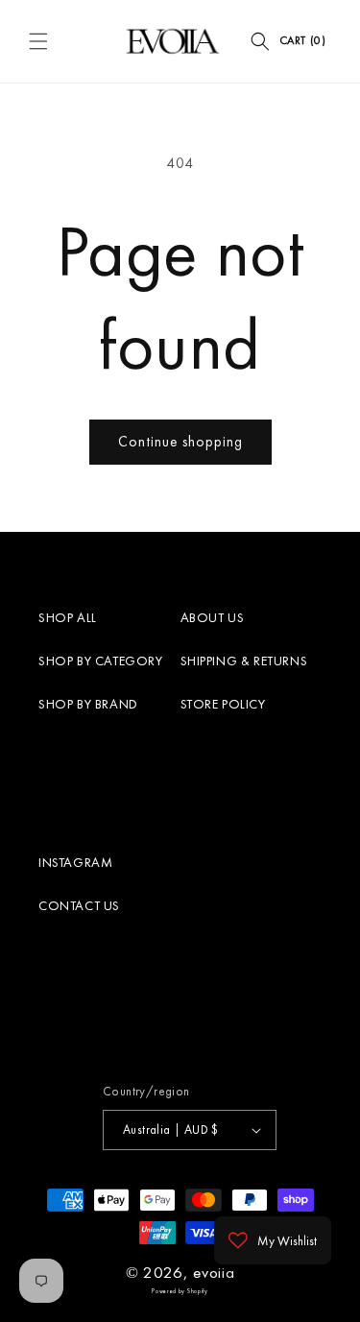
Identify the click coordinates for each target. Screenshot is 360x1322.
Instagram (75, 862)
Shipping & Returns (244, 660)
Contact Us (79, 905)
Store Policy (223, 703)
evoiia (213, 1272)
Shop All (67, 617)
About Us (212, 617)
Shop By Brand (88, 703)
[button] (38, 41)
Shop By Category (100, 660)
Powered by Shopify (180, 1291)
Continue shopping (180, 441)
